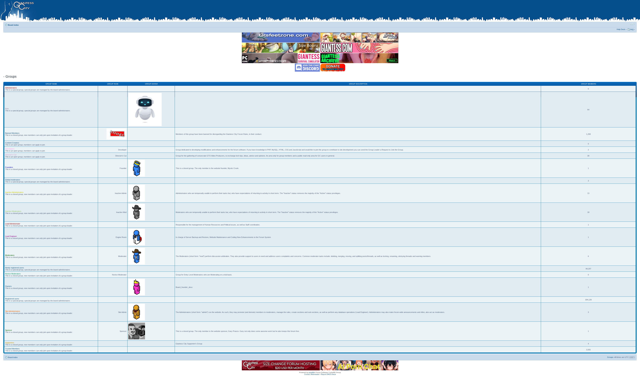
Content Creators (12, 143)
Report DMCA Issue (328, 374)
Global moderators (12, 180)
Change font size (632, 24)
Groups (610, 357)
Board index (13, 25)
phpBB (311, 372)
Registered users (12, 299)
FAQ (632, 29)
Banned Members (12, 133)
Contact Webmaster (311, 374)
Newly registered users (14, 268)
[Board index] (70, 11)
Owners (8, 286)
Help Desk (621, 29)
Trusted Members (12, 349)
